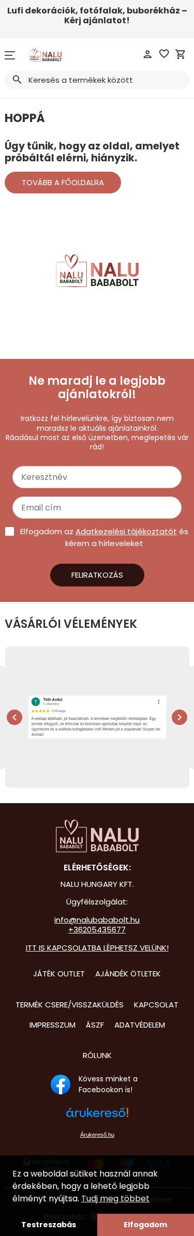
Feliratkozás (97, 574)
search (16, 79)
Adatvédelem (139, 1024)
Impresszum (52, 1024)
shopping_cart (180, 54)
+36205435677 (97, 929)
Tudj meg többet (115, 1198)
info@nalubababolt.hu (97, 919)
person (147, 54)
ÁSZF (95, 1024)
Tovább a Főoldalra (63, 182)
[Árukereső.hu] (97, 1118)
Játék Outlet (59, 973)
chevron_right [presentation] (179, 717)
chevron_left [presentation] (14, 717)
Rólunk (97, 1055)
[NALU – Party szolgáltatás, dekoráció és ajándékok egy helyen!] (97, 836)
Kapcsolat (156, 1004)
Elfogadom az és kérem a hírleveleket (104, 537)
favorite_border (164, 53)
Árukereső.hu (97, 1135)
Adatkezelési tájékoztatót (126, 531)
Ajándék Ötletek (128, 973)
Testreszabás (48, 1224)
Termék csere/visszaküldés (70, 1004)
